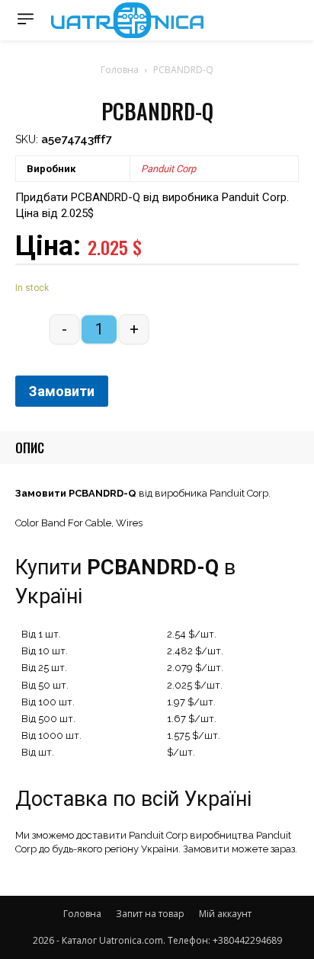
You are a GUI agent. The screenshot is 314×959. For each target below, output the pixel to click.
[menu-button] (25, 18)
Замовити (62, 391)
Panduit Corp (168, 168)
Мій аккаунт (225, 913)
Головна (120, 69)
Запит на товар (150, 913)
